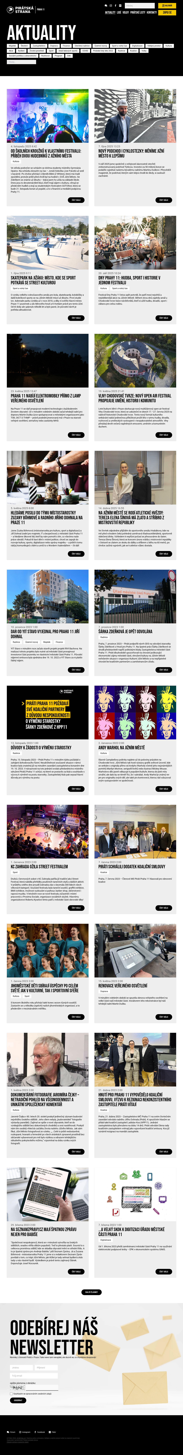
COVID (85, 51)
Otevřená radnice (82, 46)
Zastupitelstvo (39, 46)
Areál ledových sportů (68, 51)
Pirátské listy (137, 12)
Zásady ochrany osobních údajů (18, 1442)
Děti (69, 56)
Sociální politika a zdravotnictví (22, 56)
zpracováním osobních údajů (38, 1394)
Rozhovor (45, 56)
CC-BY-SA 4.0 (21, 1438)
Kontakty (152, 12)
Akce (11, 51)
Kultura (169, 46)
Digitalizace (137, 46)
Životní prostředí (37, 51)
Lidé (119, 12)
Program (58, 56)
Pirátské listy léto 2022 (103, 51)
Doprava (54, 46)
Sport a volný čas (119, 46)
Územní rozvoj (100, 46)
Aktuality (110, 12)
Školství (24, 46)
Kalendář (168, 5)
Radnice (121, 51)
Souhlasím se (32, 1394)
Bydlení (21, 51)
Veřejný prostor (154, 46)
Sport (51, 51)
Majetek (12, 46)
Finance (66, 46)
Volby (126, 12)
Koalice (133, 51)
